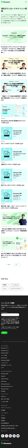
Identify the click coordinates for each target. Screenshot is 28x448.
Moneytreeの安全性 (5, 360)
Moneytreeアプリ (5, 348)
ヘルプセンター (4, 362)
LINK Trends (3, 381)
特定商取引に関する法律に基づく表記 (9, 425)
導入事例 (3, 391)
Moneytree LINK (4, 373)
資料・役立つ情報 (5, 399)
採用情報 (3, 418)
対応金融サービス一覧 (6, 365)
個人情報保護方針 (5, 423)
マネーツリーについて (6, 407)
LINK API (3, 376)
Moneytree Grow (4, 350)
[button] (26, 2)
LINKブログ (3, 396)
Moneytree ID (4, 357)
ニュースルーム (4, 412)
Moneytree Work (4, 353)
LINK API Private (4, 378)
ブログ (2, 367)
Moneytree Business (5, 384)
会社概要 (3, 410)
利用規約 (3, 420)
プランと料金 (4, 355)
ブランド (3, 415)
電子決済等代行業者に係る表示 (8, 428)
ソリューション (4, 393)
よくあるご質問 (4, 401)
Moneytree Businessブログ (7, 386)
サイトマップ (4, 430)
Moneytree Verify (4, 388)
